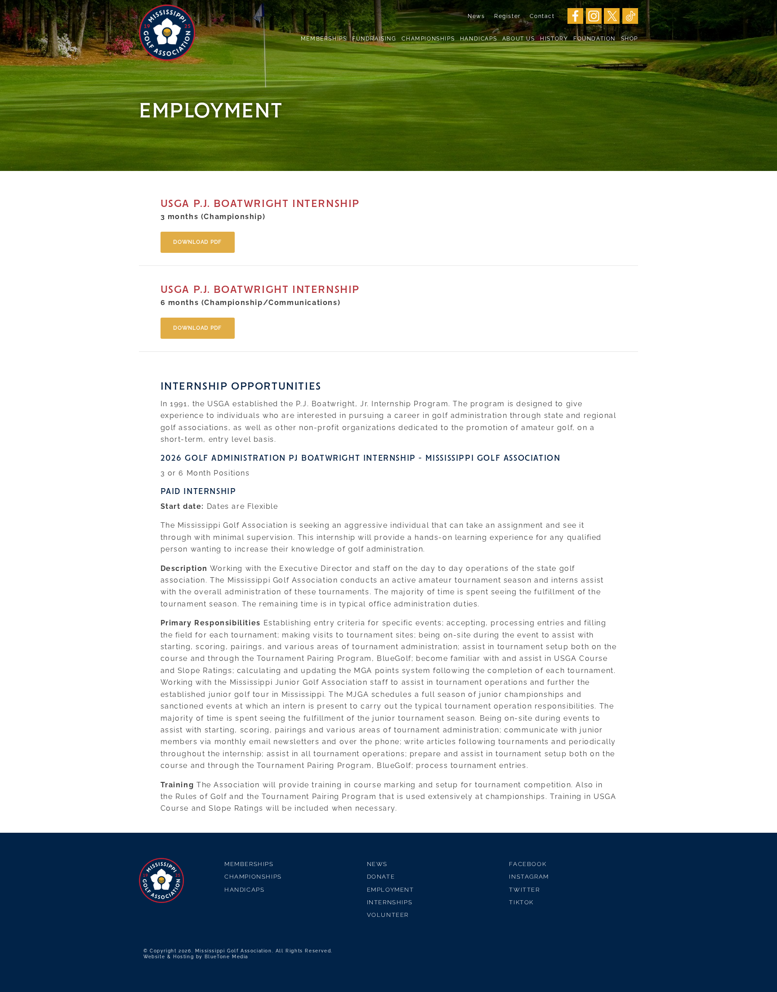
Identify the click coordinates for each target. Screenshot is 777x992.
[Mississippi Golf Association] (167, 32)
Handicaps (478, 39)
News (476, 16)
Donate (381, 876)
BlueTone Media (226, 956)
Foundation (594, 39)
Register (507, 16)
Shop (629, 39)
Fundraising (374, 39)
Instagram (529, 876)
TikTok (521, 902)
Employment (390, 889)
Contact (542, 16)
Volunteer (388, 914)
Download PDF (197, 242)
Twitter (524, 889)
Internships (390, 902)
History (554, 39)
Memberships (324, 39)
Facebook (527, 864)
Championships (428, 39)
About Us (518, 39)
